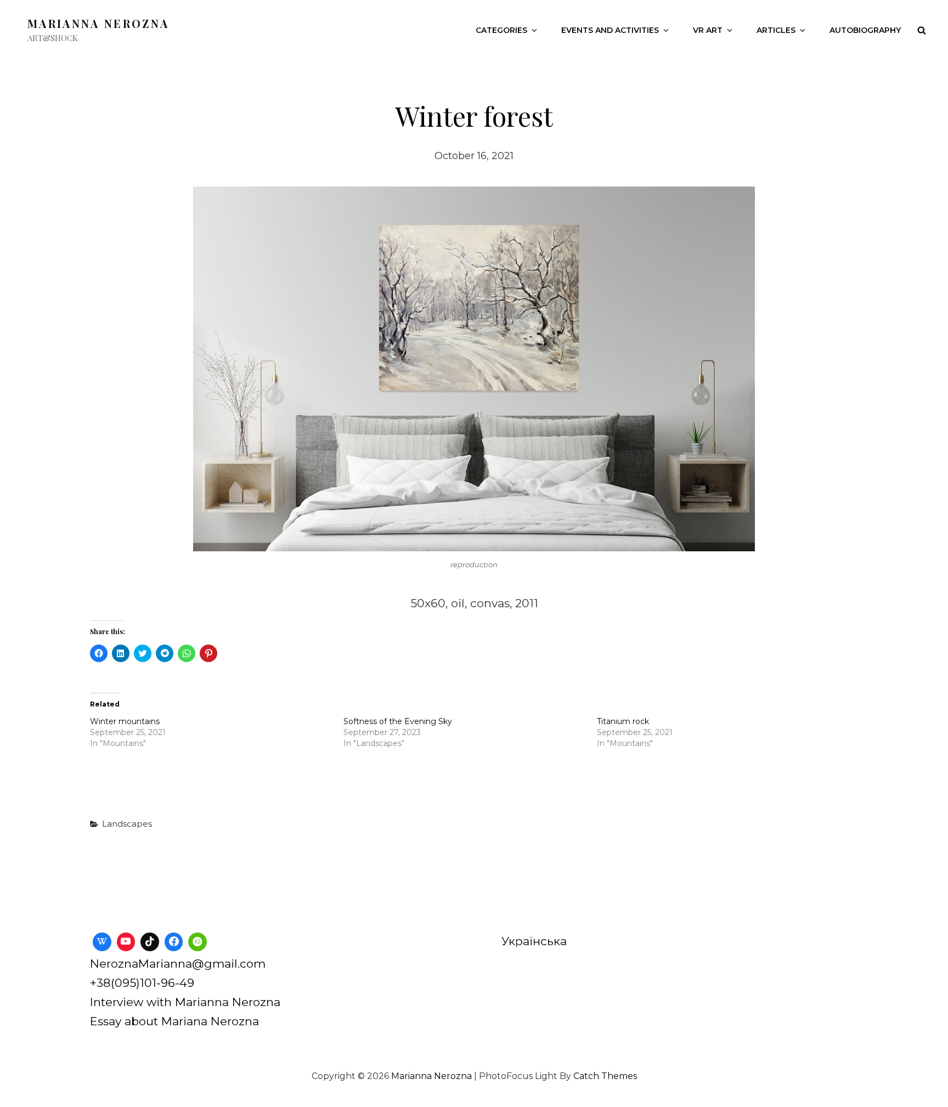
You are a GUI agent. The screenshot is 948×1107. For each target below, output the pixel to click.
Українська (534, 941)
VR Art (708, 30)
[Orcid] (197, 942)
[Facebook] (174, 942)
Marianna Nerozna (98, 23)
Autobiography (865, 30)
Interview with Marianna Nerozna (185, 1002)
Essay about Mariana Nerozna (174, 1021)
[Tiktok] (150, 942)
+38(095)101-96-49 (142, 983)
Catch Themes (605, 1076)
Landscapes (127, 823)
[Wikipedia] (102, 942)
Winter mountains (125, 721)
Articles (776, 30)
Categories (501, 30)
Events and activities (610, 30)
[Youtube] (126, 942)
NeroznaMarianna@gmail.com (178, 963)
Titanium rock (623, 721)
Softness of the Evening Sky (397, 721)
